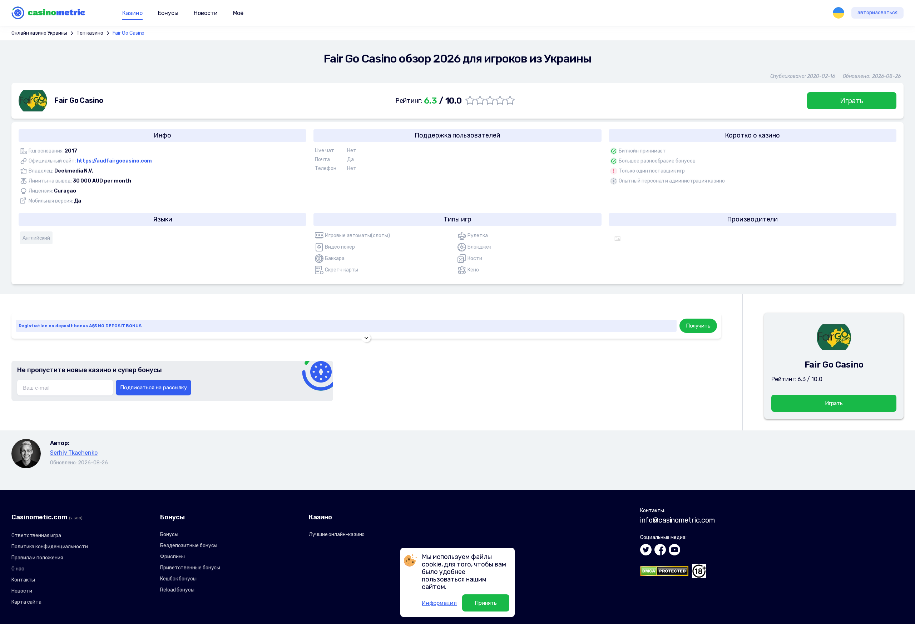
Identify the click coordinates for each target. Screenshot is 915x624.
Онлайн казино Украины (39, 33)
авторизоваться (877, 13)
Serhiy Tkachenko (74, 452)
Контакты (23, 580)
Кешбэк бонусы (178, 579)
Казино (132, 13)
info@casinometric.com (677, 520)
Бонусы (169, 534)
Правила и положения (37, 558)
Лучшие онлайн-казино (337, 534)
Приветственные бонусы (190, 568)
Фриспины (172, 557)
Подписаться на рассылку (153, 387)
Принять (486, 603)
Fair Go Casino (129, 33)
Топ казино (89, 33)
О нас (17, 569)
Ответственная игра (36, 536)
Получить (698, 326)
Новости (205, 13)
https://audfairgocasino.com (114, 161)
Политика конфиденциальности (49, 547)
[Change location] (838, 13)
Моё (238, 13)
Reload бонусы (177, 590)
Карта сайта (26, 602)
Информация (439, 603)
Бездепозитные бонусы (188, 546)
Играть (852, 100)
